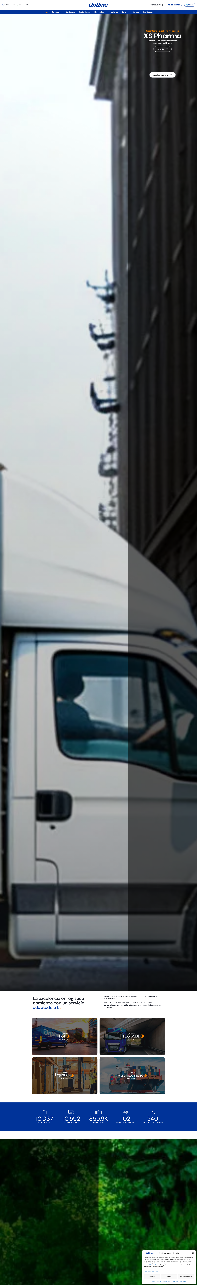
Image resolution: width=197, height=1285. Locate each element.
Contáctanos (148, 12)
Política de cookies (157, 1281)
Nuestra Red (99, 12)
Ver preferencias (186, 1277)
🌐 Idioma (189, 5)
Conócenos (70, 12)
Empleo (125, 12)
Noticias (136, 12)
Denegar (169, 1277)
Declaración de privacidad (171, 1281)
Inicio (46, 12)
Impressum (183, 1281)
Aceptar (152, 1277)
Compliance (113, 12)
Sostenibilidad (84, 12)
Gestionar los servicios (151, 1271)
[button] (193, 1253)
